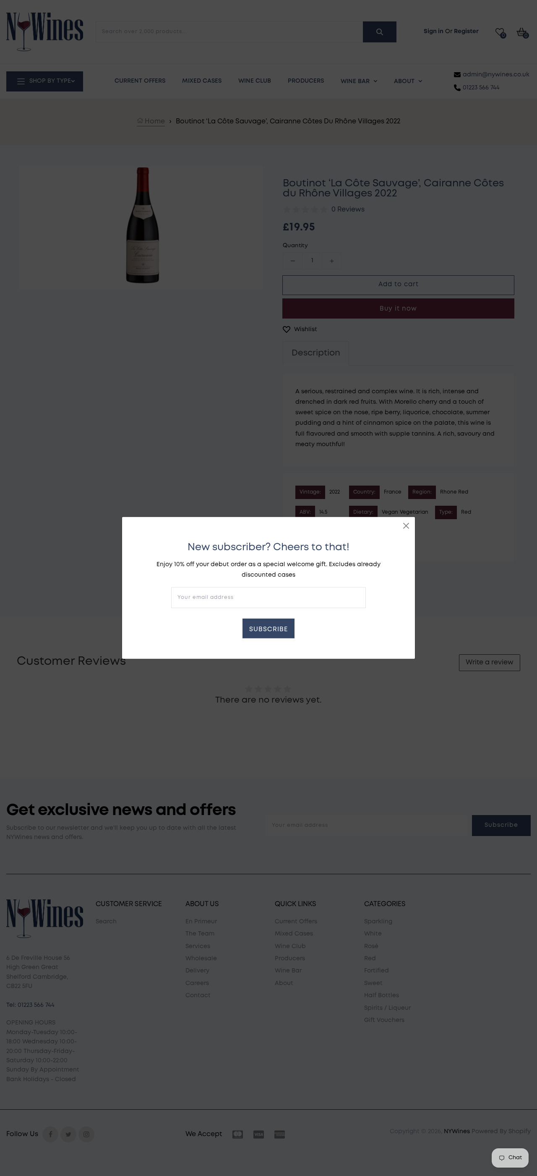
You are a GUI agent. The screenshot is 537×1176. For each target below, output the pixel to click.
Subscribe (268, 629)
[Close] (406, 526)
